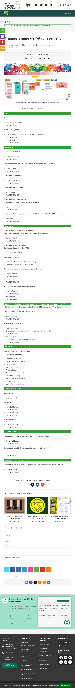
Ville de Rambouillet (27, 678)
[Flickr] (30, 569)
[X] (6, 569)
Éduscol (23, 661)
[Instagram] (18, 569)
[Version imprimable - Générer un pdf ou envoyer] (13, 528)
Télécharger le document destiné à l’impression (30, 102)
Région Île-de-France (27, 674)
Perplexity (31, 58)
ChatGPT (26, 58)
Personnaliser (65, 685)
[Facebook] (12, 569)
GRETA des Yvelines (27, 669)
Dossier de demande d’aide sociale (14, 517)
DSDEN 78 (24, 656)
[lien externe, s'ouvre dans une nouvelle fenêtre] (13, 5)
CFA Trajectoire (26, 665)
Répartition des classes (15, 354)
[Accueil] (4, 26)
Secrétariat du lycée (13, 45)
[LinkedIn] (24, 569)
